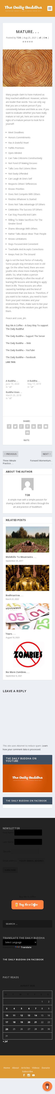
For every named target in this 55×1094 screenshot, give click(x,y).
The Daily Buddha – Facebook (21, 357)
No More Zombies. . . (17, 672)
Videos (35, 1067)
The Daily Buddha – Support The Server (25, 336)
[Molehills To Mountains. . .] (27, 539)
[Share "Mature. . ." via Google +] (21, 426)
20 (29, 1022)
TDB (18, 37)
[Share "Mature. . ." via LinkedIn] (34, 426)
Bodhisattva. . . (14, 595)
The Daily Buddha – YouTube (20, 350)
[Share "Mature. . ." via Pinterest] (27, 426)
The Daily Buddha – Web (18, 343)
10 (7, 1015)
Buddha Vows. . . (14, 392)
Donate (46, 1067)
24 (7, 1029)
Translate (26, 947)
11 (14, 1015)
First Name (8, 832)
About (15, 1067)
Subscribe (27, 1071)
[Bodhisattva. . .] (27, 578)
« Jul (5, 1041)
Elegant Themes (27, 1060)
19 (21, 1022)
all (40, 37)
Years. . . (10, 633)
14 (35, 1015)
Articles (25, 1067)
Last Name (8, 841)
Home (7, 1067)
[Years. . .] (27, 616)
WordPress (27, 1063)
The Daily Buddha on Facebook (26, 800)
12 (21, 1015)
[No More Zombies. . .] (27, 655)
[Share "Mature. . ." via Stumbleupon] (40, 426)
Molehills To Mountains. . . (21, 556)
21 (35, 1022)
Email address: (10, 860)
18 (14, 1022)
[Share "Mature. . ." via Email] (46, 426)
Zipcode (7, 851)
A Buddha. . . (12, 380)
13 (29, 1015)
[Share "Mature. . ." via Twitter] (15, 426)
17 (7, 1022)
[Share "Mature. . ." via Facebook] (9, 426)
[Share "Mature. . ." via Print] (27, 433)
